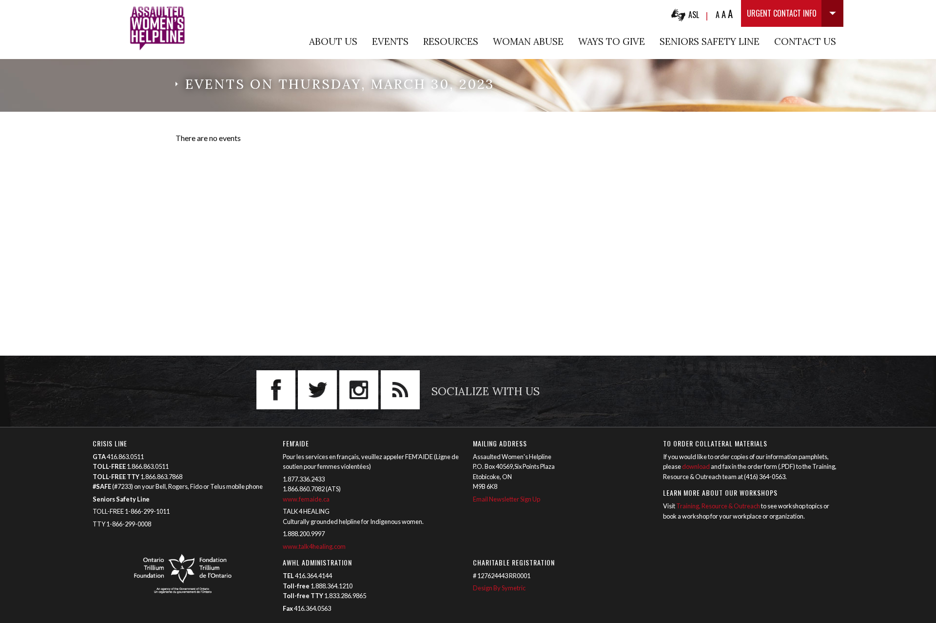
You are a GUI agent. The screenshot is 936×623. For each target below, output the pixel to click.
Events (390, 41)
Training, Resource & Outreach (718, 506)
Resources (450, 41)
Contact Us (805, 41)
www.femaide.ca (306, 499)
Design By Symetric (499, 588)
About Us (333, 41)
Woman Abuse (528, 41)
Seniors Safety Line (710, 41)
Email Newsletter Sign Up (506, 499)
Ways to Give (611, 41)
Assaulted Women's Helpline (157, 28)
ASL (693, 14)
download (696, 466)
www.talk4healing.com (315, 546)
